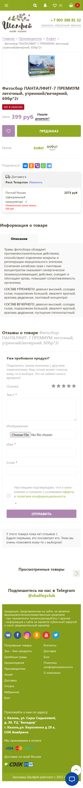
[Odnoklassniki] (36, 635)
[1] (53, 386)
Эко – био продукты (18, 651)
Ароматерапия (14, 663)
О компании (52, 673)
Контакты (50, 645)
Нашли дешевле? (42, 116)
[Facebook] (17, 635)
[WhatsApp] (43, 165)
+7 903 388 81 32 (65, 20)
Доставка (10, 680)
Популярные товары (18, 645)
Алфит (51, 38)
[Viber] (37, 165)
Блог (7, 698)
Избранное (11, 692)
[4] (68, 386)
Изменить (35, 182)
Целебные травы (15, 657)
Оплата (9, 686)
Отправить (41, 514)
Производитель (30, 38)
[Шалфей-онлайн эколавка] (17, 22)
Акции (8, 674)
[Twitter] (56, 635)
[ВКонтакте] (25, 165)
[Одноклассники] (31, 165)
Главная (9, 38)
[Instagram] (27, 635)
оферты (68, 491)
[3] (63, 386)
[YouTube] (46, 635)
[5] (73, 386)
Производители (14, 669)
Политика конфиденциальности (58, 665)
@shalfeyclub (41, 595)
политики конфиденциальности (41, 496)
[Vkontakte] (8, 635)
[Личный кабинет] (45, 5)
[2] (58, 386)
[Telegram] (49, 165)
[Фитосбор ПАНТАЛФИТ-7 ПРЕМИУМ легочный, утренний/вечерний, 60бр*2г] (41, 66)
